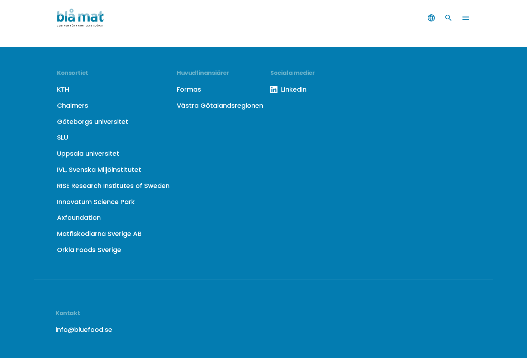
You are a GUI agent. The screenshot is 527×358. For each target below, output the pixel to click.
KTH (63, 89)
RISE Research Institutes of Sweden (113, 185)
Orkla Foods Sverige (89, 249)
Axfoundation (79, 217)
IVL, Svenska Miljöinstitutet (99, 169)
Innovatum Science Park (96, 201)
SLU (62, 137)
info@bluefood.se (84, 329)
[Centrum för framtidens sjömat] (91, 18)
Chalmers (72, 105)
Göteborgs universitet (92, 121)
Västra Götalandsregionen (220, 105)
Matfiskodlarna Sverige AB (99, 233)
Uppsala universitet (88, 153)
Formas (189, 89)
